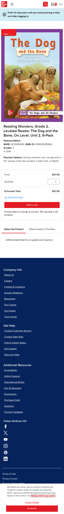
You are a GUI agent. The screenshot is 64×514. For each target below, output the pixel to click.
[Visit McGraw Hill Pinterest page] (6, 452)
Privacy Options (32, 503)
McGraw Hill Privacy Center (43, 496)
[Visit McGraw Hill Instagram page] (6, 446)
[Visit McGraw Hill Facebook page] (6, 426)
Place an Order (11, 355)
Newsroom (9, 299)
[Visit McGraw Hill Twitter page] (6, 433)
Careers (8, 281)
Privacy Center (10, 479)
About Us (9, 275)
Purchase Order (12, 400)
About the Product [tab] (14, 229)
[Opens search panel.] (45, 4)
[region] (32, 499)
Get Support (10, 349)
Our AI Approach (12, 388)
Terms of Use (9, 474)
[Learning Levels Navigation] (12, 4)
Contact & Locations (14, 287)
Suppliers (9, 406)
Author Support (12, 376)
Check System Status (15, 343)
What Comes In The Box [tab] (42, 229)
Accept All (32, 509)
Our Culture (10, 305)
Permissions (10, 394)
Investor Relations (13, 293)
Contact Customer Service (17, 331)
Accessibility (10, 370)
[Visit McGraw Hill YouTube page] (6, 439)
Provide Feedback (13, 412)
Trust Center (10, 317)
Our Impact (10, 311)
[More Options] (61, 4)
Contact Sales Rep (13, 337)
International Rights (14, 382)
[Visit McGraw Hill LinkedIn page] (6, 459)
